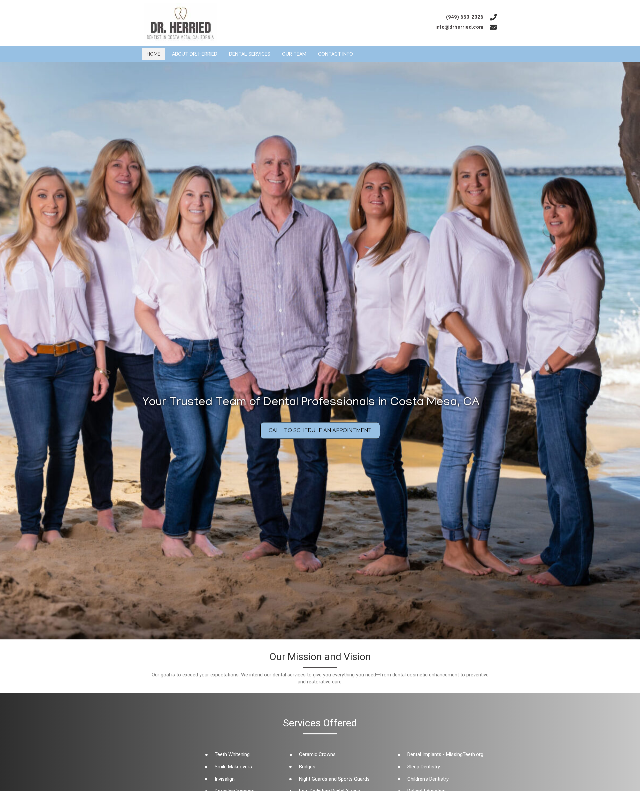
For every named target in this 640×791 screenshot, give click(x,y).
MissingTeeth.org (464, 754)
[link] (153, 54)
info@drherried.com (459, 27)
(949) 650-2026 (464, 17)
